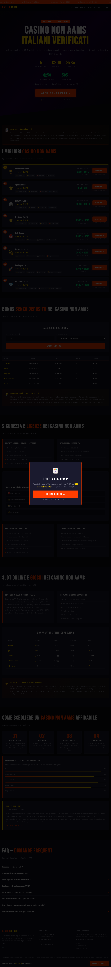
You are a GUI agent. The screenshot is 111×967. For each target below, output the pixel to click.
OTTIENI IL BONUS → (55, 494)
